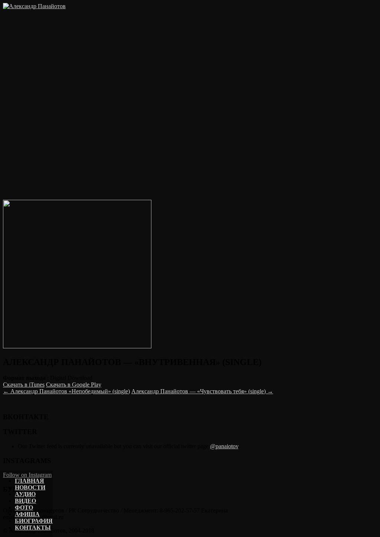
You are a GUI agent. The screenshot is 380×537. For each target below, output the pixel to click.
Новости (30, 487)
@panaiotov (224, 446)
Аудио (25, 494)
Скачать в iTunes (24, 384)
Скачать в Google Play (73, 384)
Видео (25, 501)
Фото (24, 507)
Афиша (27, 514)
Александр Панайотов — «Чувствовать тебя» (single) (202, 391)
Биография (34, 521)
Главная (29, 481)
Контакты (33, 527)
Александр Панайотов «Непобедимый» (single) (66, 391)
